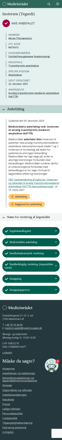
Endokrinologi (42, 56)
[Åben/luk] (56, 231)
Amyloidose (15, 74)
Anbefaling (21, 196)
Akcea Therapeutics (20, 38)
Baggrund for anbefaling (28, 204)
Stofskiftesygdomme (20, 56)
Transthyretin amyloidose (23, 65)
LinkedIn (7, 352)
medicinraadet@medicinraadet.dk (23, 328)
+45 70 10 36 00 (14, 324)
